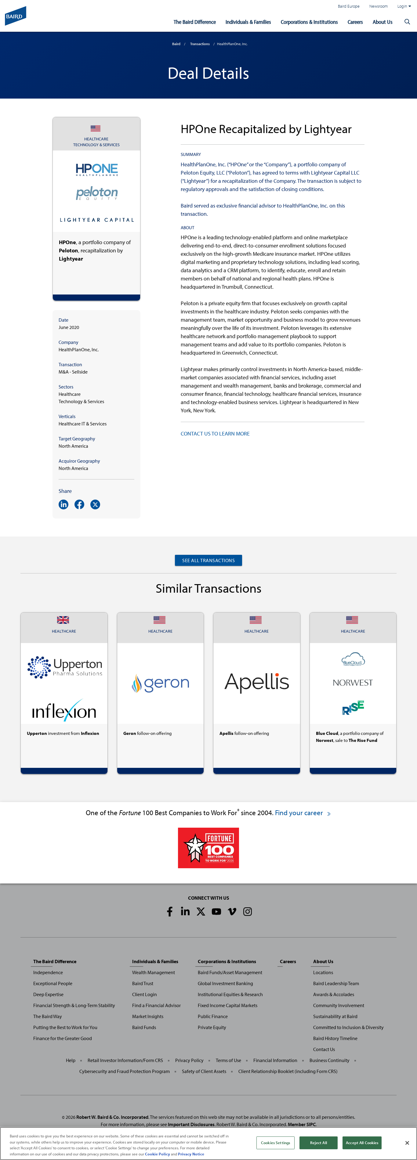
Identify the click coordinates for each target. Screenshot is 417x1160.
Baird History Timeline (335, 1038)
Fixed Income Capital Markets (227, 1005)
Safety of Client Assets (204, 1071)
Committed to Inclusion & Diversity (348, 1027)
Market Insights (147, 1016)
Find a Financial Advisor (156, 1005)
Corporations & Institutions (309, 21)
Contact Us (324, 1049)
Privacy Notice (191, 1153)
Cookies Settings (275, 1142)
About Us (383, 21)
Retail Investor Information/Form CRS (125, 1060)
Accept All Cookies (362, 1142)
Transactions (200, 44)
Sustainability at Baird (335, 1016)
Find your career (300, 812)
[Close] (407, 1143)
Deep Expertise (48, 994)
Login (402, 6)
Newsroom (378, 6)
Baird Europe (349, 6)
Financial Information (275, 1060)
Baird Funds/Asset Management (230, 972)
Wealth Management (153, 972)
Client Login (144, 994)
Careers (355, 21)
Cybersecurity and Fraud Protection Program (124, 1071)
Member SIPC (302, 1124)
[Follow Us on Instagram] (247, 911)
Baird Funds (144, 1027)
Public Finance (213, 1016)
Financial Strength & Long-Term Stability (74, 1005)
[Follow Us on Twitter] (201, 911)
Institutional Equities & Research (230, 994)
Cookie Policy (157, 1153)
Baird (176, 44)
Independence (48, 972)
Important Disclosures (191, 1124)
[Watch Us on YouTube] (216, 911)
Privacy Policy (189, 1060)
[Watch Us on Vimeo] (232, 911)
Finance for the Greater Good (62, 1038)
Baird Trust (142, 983)
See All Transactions (208, 560)
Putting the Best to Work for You (65, 1027)
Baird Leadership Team (336, 983)
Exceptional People (52, 983)
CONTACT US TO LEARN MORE (215, 433)
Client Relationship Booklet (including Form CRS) (288, 1071)
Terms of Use (228, 1060)
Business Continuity (330, 1060)
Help (70, 1060)
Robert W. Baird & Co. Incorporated (112, 1117)
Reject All (318, 1142)
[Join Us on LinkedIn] (185, 911)
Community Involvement (338, 1005)
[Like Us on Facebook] (169, 911)
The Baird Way (47, 1016)
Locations (323, 972)
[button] (407, 22)
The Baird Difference (195, 21)
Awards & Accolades (333, 994)
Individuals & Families (248, 21)
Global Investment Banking (225, 983)
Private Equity (212, 1027)
